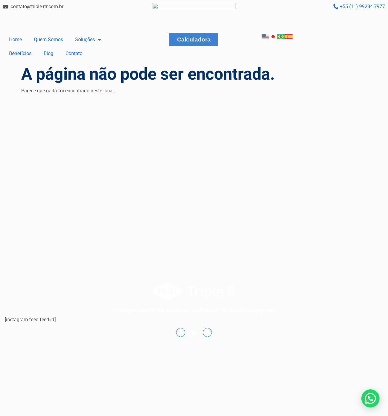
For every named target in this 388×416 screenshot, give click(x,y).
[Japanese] (273, 36)
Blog (48, 53)
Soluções (85, 39)
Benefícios (20, 53)
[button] (370, 398)
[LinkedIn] (194, 332)
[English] (265, 36)
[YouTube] (207, 332)
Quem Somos (48, 39)
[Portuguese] (281, 36)
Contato (73, 53)
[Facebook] (180, 332)
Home (15, 39)
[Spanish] (289, 36)
